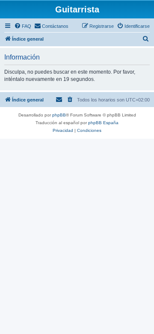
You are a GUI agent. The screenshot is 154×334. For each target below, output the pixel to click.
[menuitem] (22, 26)
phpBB (59, 115)
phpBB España (103, 122)
